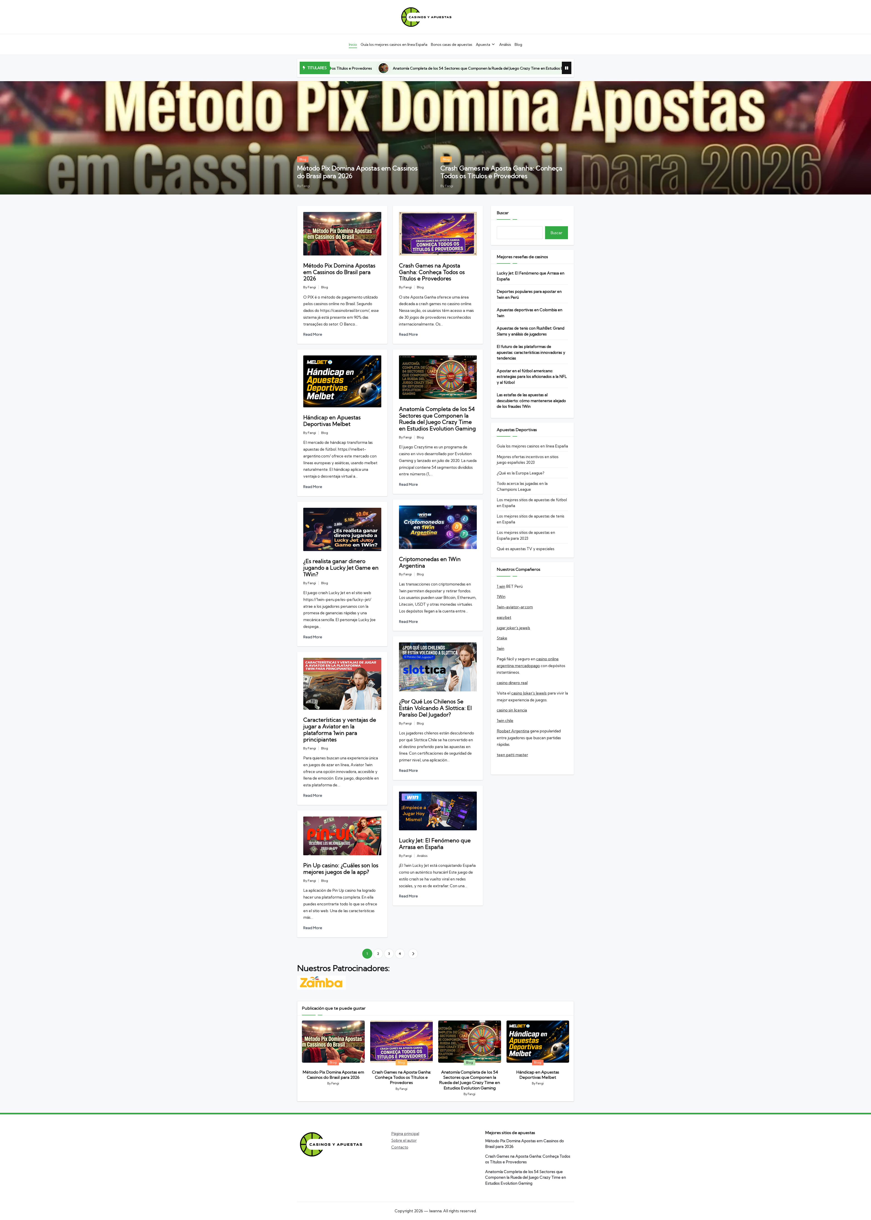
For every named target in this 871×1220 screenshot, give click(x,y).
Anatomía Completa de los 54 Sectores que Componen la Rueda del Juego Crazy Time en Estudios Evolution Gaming (437, 419)
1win (500, 648)
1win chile (505, 720)
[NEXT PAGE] (413, 954)
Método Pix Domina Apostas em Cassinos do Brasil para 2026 (357, 172)
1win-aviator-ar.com (515, 607)
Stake (502, 638)
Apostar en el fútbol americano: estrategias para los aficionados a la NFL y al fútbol (532, 376)
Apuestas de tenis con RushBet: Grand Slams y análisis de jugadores (530, 331)
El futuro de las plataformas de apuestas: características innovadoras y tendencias (531, 352)
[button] (413, 954)
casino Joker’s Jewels (529, 693)
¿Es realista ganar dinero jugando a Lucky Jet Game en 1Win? (341, 568)
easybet (504, 617)
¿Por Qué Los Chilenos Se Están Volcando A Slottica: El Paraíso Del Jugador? (435, 708)
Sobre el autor (404, 1140)
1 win (501, 586)
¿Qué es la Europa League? (520, 473)
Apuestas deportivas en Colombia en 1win (529, 312)
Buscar (503, 212)
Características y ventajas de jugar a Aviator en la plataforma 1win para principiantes (339, 729)
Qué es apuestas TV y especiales (525, 548)
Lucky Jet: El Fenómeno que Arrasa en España (435, 843)
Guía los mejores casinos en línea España (532, 446)
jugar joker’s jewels (513, 627)
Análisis (422, 856)
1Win (501, 596)
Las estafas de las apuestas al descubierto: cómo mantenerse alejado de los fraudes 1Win (531, 400)
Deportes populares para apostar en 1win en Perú (529, 294)
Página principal (405, 1133)
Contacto (399, 1147)
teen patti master (512, 754)
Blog (302, 159)
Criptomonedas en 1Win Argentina (430, 562)
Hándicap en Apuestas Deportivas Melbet (485, 68)
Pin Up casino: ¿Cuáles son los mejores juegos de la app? (340, 868)
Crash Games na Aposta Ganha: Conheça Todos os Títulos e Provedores (501, 172)
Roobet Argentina (513, 731)
